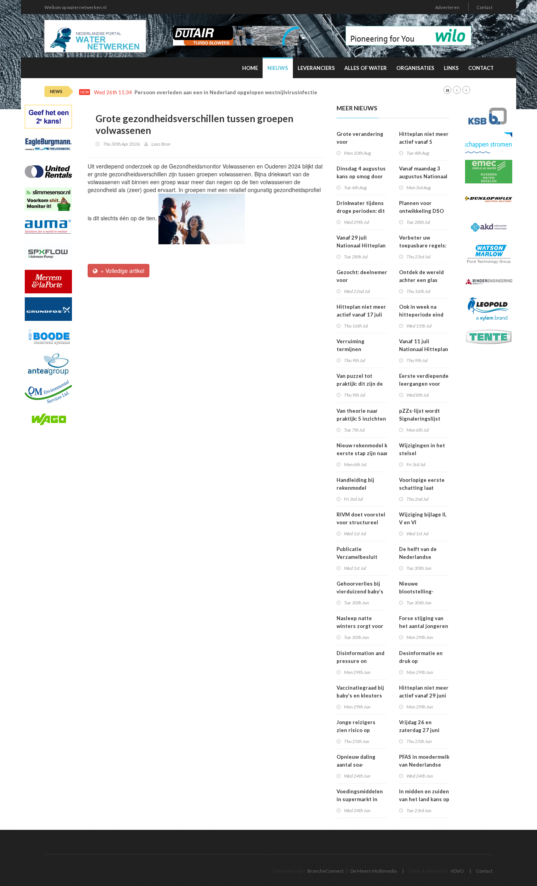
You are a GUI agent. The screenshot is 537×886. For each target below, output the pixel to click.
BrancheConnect (325, 871)
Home (250, 68)
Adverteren (447, 7)
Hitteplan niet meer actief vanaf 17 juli (361, 311)
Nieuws (277, 68)
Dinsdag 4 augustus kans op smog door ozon (361, 176)
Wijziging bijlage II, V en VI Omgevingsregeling (424, 522)
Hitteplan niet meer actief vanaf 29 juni (424, 692)
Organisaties (415, 68)
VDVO (457, 871)
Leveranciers (316, 68)
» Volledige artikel (120, 271)
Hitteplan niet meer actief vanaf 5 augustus (424, 142)
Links (451, 68)
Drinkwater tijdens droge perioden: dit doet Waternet (361, 211)
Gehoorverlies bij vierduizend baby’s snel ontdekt (360, 591)
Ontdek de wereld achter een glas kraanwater (421, 280)
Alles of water (365, 68)
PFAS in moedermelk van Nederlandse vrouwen (424, 765)
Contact (484, 7)
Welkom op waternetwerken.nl (75, 7)
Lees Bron (160, 144)
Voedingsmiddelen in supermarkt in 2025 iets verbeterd (362, 799)
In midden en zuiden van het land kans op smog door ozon (424, 799)
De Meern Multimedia (373, 871)
